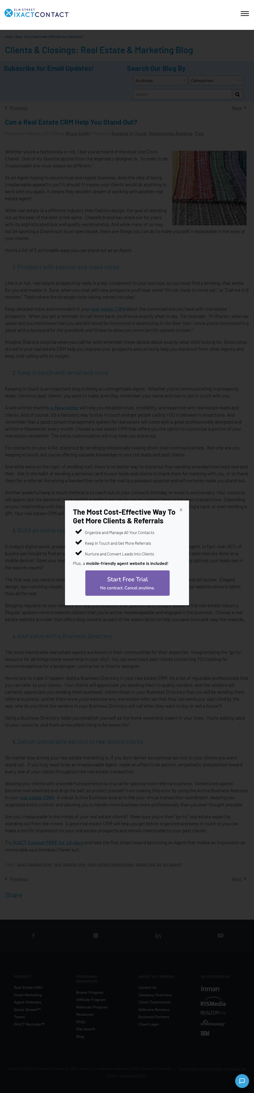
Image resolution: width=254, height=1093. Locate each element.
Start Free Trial (127, 583)
